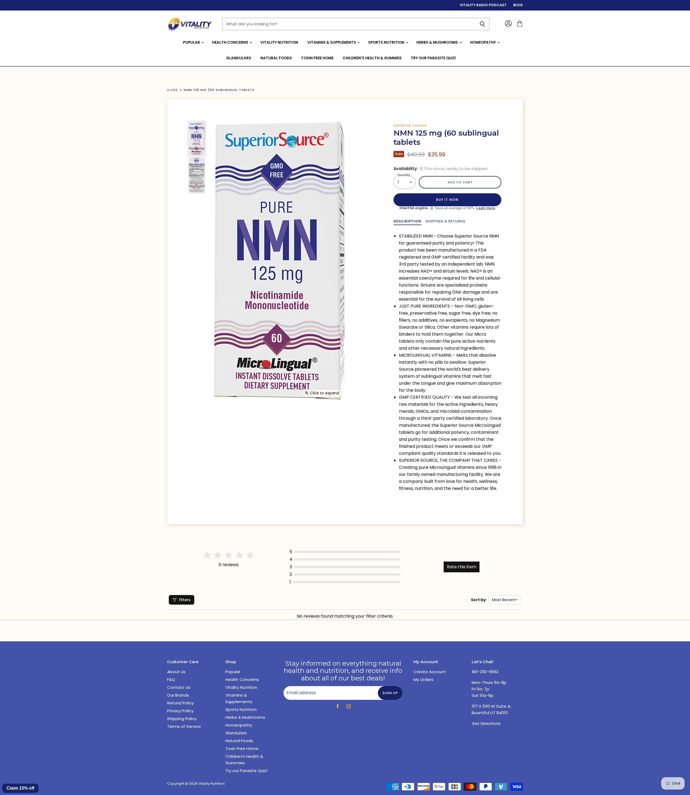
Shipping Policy (181, 718)
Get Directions (486, 723)
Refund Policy (180, 703)
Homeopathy (483, 42)
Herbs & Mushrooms (437, 42)
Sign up (390, 693)
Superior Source (410, 125)
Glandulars (238, 58)
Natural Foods (276, 58)
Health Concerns (230, 42)
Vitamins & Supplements (332, 42)
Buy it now (447, 199)
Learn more (485, 208)
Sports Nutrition (386, 42)
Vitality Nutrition (279, 42)
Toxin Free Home (317, 58)
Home (172, 90)
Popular (192, 42)
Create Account (429, 671)
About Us (176, 671)
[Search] (482, 24)
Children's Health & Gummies (372, 58)
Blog (518, 5)
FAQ (171, 679)
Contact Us (178, 687)
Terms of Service (184, 726)
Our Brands (178, 695)
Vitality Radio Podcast (483, 5)
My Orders (423, 679)
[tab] (407, 221)
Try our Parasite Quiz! (433, 58)
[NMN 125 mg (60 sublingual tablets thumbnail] (196, 138)
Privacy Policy (180, 711)
